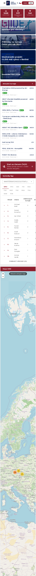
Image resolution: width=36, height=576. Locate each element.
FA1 (23, 187)
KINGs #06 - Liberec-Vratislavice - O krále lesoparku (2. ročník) (15, 135)
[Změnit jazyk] (20, 3)
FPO (11, 187)
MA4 (23, 190)
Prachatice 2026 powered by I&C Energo (14, 89)
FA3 (17, 190)
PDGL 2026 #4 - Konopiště (12, 148)
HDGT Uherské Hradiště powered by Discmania (14, 100)
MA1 (17, 187)
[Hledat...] (17, 3)
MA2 (29, 187)
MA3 (11, 190)
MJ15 (5, 193)
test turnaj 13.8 (8, 142)
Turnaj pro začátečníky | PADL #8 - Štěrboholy (15, 117)
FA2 (5, 190)
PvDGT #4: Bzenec (9, 155)
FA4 (29, 190)
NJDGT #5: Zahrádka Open (12, 127)
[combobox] (18, 182)
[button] (15, 472)
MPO (5, 187)
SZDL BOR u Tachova (10, 110)
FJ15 (11, 193)
